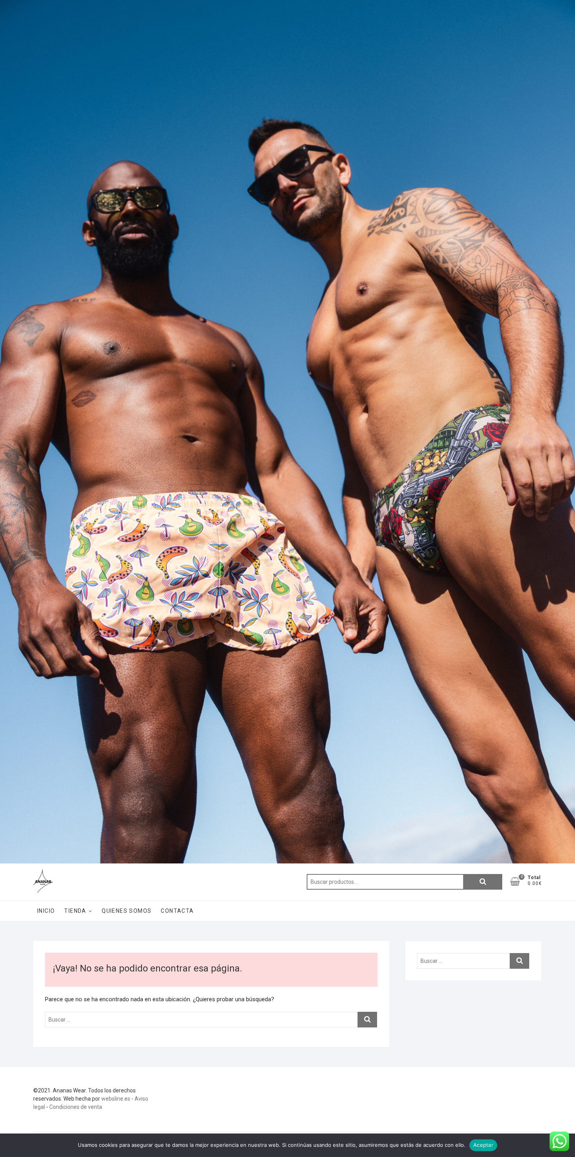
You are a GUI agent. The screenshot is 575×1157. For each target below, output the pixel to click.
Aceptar (483, 1145)
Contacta (177, 911)
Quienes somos (126, 911)
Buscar (482, 882)
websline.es (115, 1099)
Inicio (46, 911)
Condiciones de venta (75, 1107)
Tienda (75, 911)
